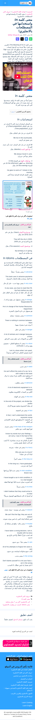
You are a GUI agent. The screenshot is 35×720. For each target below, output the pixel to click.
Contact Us (13, 714)
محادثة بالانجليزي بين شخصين (22, 676)
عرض (13, 111)
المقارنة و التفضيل (26, 679)
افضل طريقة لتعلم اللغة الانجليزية (21, 685)
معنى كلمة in (26, 599)
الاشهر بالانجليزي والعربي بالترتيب (21, 693)
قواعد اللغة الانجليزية (18, 12)
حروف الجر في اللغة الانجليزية (22, 673)
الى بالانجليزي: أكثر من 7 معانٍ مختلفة (18, 602)
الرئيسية (29, 12)
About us (7, 714)
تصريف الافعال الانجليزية (24, 682)
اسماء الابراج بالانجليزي (24, 696)
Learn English (27, 706)
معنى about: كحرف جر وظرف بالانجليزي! (16, 605)
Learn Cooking (27, 702)
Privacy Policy (22, 714)
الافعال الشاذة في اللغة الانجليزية (21, 670)
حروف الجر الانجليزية (23, 596)
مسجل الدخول (17, 619)
